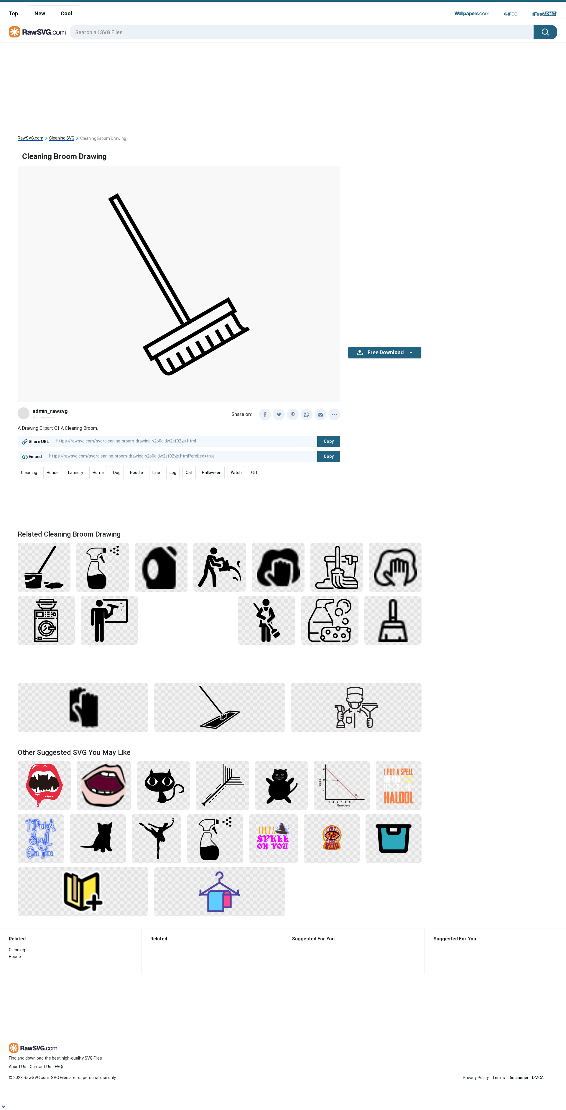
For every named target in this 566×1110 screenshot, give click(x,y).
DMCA (538, 1077)
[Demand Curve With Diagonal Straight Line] (342, 785)
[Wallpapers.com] (472, 13)
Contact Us (40, 1066)
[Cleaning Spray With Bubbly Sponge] (330, 620)
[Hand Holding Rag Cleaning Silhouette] (278, 567)
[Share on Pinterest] (293, 414)
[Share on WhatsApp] (306, 414)
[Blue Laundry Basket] (393, 838)
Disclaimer (519, 1077)
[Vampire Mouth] (44, 785)
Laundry (75, 472)
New (39, 13)
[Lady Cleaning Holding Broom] (266, 620)
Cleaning (29, 472)
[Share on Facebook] (265, 414)
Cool (66, 13)
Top (13, 13)
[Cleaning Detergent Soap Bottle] (161, 567)
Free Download (386, 352)
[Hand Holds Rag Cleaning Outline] (395, 567)
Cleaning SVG (61, 138)
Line (156, 472)
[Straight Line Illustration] (222, 785)
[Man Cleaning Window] (109, 620)
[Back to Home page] (37, 32)
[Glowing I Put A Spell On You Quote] (41, 838)
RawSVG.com (30, 138)
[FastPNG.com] (544, 13)
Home (98, 472)
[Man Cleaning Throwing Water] (219, 567)
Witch (236, 472)
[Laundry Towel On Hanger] (219, 891)
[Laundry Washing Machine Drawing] (46, 620)
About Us (17, 1066)
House (53, 472)
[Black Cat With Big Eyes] (163, 785)
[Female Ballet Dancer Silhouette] (156, 838)
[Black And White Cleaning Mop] (219, 707)
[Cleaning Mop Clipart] (336, 567)
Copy (329, 441)
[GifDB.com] (510, 13)
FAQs (60, 1066)
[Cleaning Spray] (102, 567)
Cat (189, 472)
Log (173, 472)
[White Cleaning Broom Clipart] (393, 620)
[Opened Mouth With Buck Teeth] (104, 785)
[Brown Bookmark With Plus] (83, 891)
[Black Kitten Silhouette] (98, 838)
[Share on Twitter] (279, 414)
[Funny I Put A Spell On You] (399, 785)
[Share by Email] (320, 414)
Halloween (211, 472)
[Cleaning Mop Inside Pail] (44, 567)
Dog (117, 472)
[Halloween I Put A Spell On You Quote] (273, 838)
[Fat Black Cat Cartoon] (281, 785)
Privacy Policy (476, 1077)
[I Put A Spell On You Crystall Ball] (332, 838)
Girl (254, 472)
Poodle (136, 472)
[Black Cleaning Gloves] (83, 707)
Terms (498, 1077)
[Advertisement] (219, 86)
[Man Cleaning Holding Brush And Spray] (356, 707)
